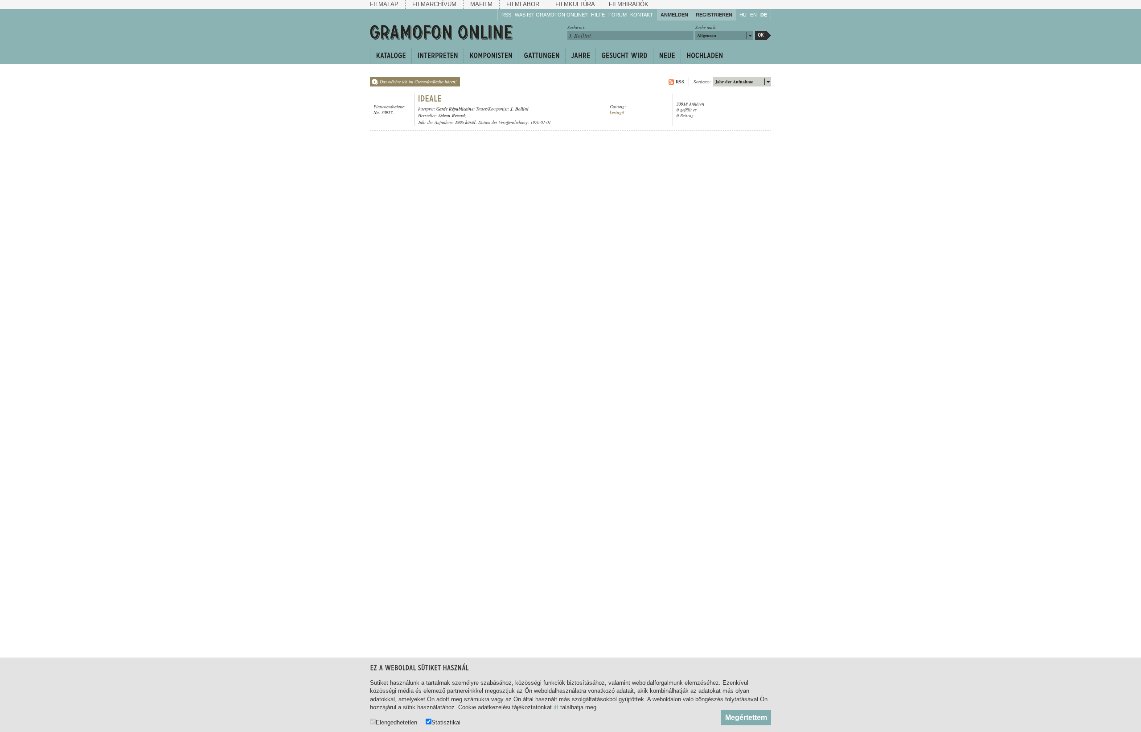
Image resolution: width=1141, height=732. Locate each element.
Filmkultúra (575, 4)
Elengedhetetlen (396, 722)
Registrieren (714, 14)
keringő (617, 112)
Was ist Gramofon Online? (551, 14)
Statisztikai (445, 722)
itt (556, 707)
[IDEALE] (430, 98)
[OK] (763, 35)
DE (763, 14)
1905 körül (465, 122)
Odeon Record (452, 115)
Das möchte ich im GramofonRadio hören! (418, 81)
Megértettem (746, 717)
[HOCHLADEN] (705, 56)
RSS (506, 14)
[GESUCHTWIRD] (624, 56)
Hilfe (598, 14)
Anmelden (674, 14)
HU (743, 14)
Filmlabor (522, 4)
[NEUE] (667, 56)
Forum (617, 14)
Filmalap (384, 4)
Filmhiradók (628, 4)
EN (753, 14)
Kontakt (641, 14)
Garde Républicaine (454, 109)
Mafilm (481, 4)
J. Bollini (519, 109)
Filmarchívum (434, 4)
